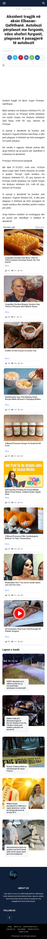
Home (18, 9)
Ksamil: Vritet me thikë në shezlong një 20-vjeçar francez (17, 769)
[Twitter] (15, 57)
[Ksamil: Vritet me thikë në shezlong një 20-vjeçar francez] (23, 752)
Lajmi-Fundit (27, 9)
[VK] (26, 57)
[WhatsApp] (31, 57)
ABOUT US (17, 927)
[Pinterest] (20, 57)
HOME (10, 927)
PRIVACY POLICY (33, 929)
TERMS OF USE (23, 932)
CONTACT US (10, 929)
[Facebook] (9, 57)
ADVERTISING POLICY (30, 927)
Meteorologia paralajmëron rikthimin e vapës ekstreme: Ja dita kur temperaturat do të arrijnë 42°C (16, 808)
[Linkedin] (37, 57)
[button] (4, 3)
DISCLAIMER (21, 929)
